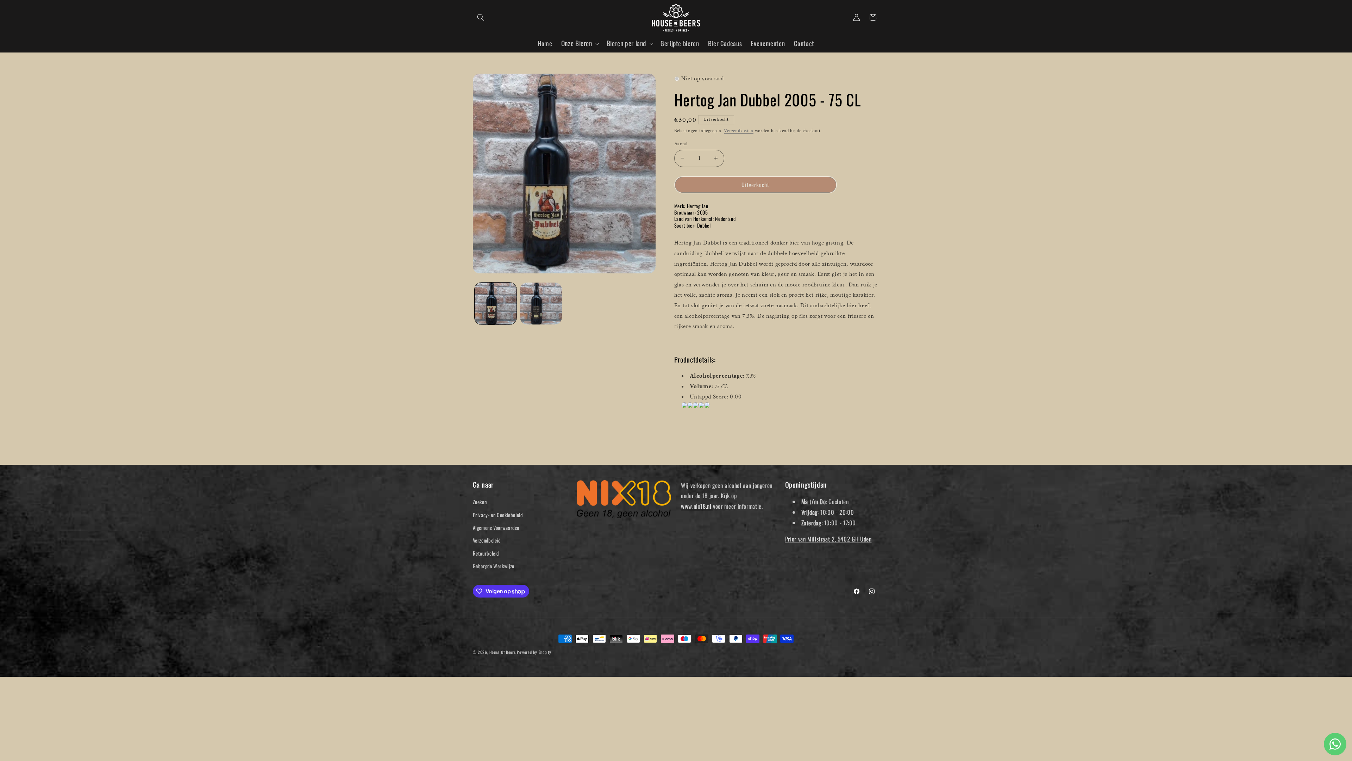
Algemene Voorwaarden (496, 527)
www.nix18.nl (697, 506)
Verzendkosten (738, 131)
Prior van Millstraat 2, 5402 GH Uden (828, 538)
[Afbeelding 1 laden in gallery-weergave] (496, 303)
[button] (481, 17)
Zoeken (480, 502)
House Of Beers (502, 652)
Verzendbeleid (487, 540)
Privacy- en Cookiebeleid (498, 515)
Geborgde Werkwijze (493, 566)
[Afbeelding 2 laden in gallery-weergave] (541, 303)
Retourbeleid (486, 553)
